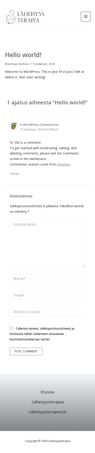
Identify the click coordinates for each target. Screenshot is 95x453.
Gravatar (63, 164)
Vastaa (14, 173)
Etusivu (48, 392)
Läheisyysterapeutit (47, 411)
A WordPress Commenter (39, 124)
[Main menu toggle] (86, 16)
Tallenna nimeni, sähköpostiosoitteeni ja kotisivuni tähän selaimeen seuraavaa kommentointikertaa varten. (42, 334)
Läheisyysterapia (48, 401)
